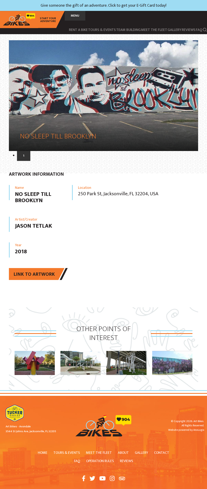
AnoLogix (198, 430)
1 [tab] (23, 155)
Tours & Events (66, 453)
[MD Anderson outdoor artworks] (80, 354)
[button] (205, 29)
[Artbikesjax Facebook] (84, 479)
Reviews (126, 461)
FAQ (77, 461)
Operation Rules (100, 461)
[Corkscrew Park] (126, 354)
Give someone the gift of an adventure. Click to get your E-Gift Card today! (103, 5)
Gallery (141, 453)
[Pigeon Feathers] (172, 354)
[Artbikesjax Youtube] (102, 479)
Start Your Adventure (48, 20)
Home (42, 453)
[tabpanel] (103, 95)
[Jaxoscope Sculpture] (35, 354)
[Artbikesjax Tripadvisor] (122, 479)
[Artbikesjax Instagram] (112, 479)
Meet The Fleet (99, 453)
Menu (75, 15)
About (123, 453)
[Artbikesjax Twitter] (92, 479)
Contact (161, 453)
